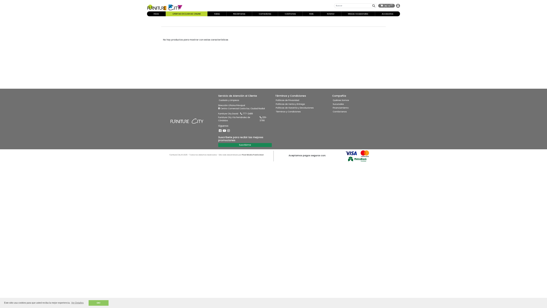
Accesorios (387, 13)
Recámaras (239, 13)
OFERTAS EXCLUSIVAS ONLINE (187, 13)
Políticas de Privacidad (287, 100)
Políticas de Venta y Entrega (290, 104)
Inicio (159, 13)
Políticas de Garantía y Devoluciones (295, 107)
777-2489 (247, 113)
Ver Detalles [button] (77, 303)
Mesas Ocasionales (358, 13)
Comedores (265, 13)
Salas (217, 13)
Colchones (290, 13)
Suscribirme (245, 144)
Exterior (330, 13)
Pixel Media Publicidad (253, 155)
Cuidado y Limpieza (229, 100)
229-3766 (263, 119)
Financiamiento (341, 107)
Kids (311, 13)
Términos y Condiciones (288, 111)
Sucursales (338, 104)
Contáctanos (340, 111)
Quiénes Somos (341, 100)
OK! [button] (98, 303)
